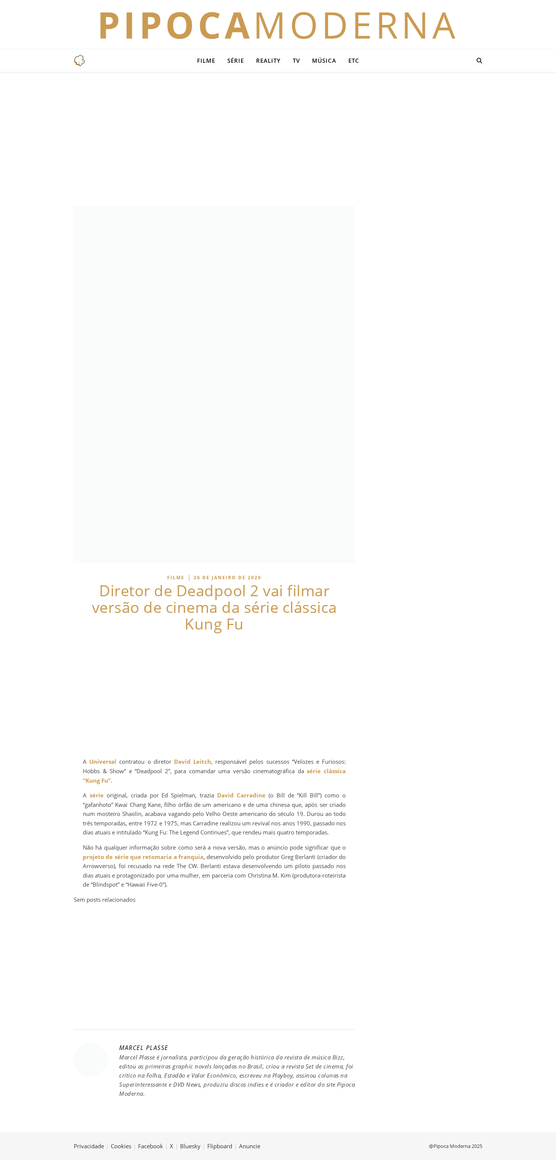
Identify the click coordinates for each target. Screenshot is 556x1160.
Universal (102, 761)
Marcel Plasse (143, 1048)
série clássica (326, 771)
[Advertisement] (278, 138)
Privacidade (89, 1146)
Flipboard (219, 1146)
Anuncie (249, 1146)
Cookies (121, 1146)
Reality (268, 60)
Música (324, 60)
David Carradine (241, 795)
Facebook (150, 1146)
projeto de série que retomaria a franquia (143, 857)
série (97, 795)
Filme (206, 60)
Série (235, 60)
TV (296, 60)
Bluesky (190, 1146)
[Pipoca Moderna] (79, 60)
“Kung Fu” (97, 780)
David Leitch (192, 761)
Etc (353, 60)
